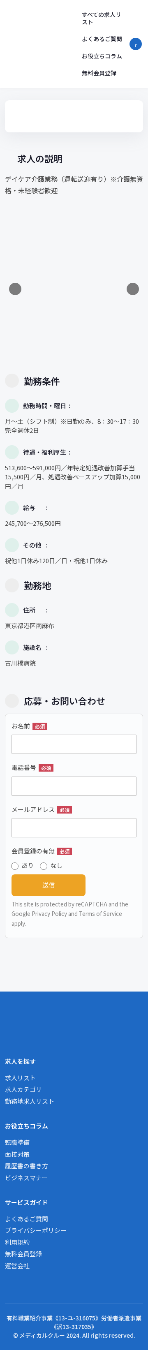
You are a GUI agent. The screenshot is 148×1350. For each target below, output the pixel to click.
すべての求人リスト (101, 18)
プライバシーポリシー (36, 1230)
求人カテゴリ (23, 1089)
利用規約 (17, 1242)
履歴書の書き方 (26, 1165)
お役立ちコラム (102, 56)
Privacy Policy (49, 913)
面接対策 (17, 1154)
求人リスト (20, 1077)
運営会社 (17, 1265)
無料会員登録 (99, 73)
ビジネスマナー (26, 1177)
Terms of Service (100, 913)
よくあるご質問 (102, 39)
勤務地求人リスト (29, 1101)
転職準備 (17, 1142)
